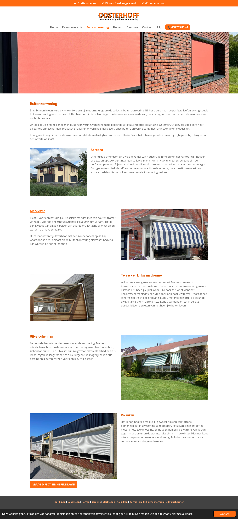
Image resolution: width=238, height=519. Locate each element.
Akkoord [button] (224, 513)
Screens (97, 150)
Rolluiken (122, 501)
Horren (86, 501)
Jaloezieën (74, 501)
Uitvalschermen (175, 501)
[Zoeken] (159, 27)
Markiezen (37, 211)
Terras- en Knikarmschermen (147, 501)
